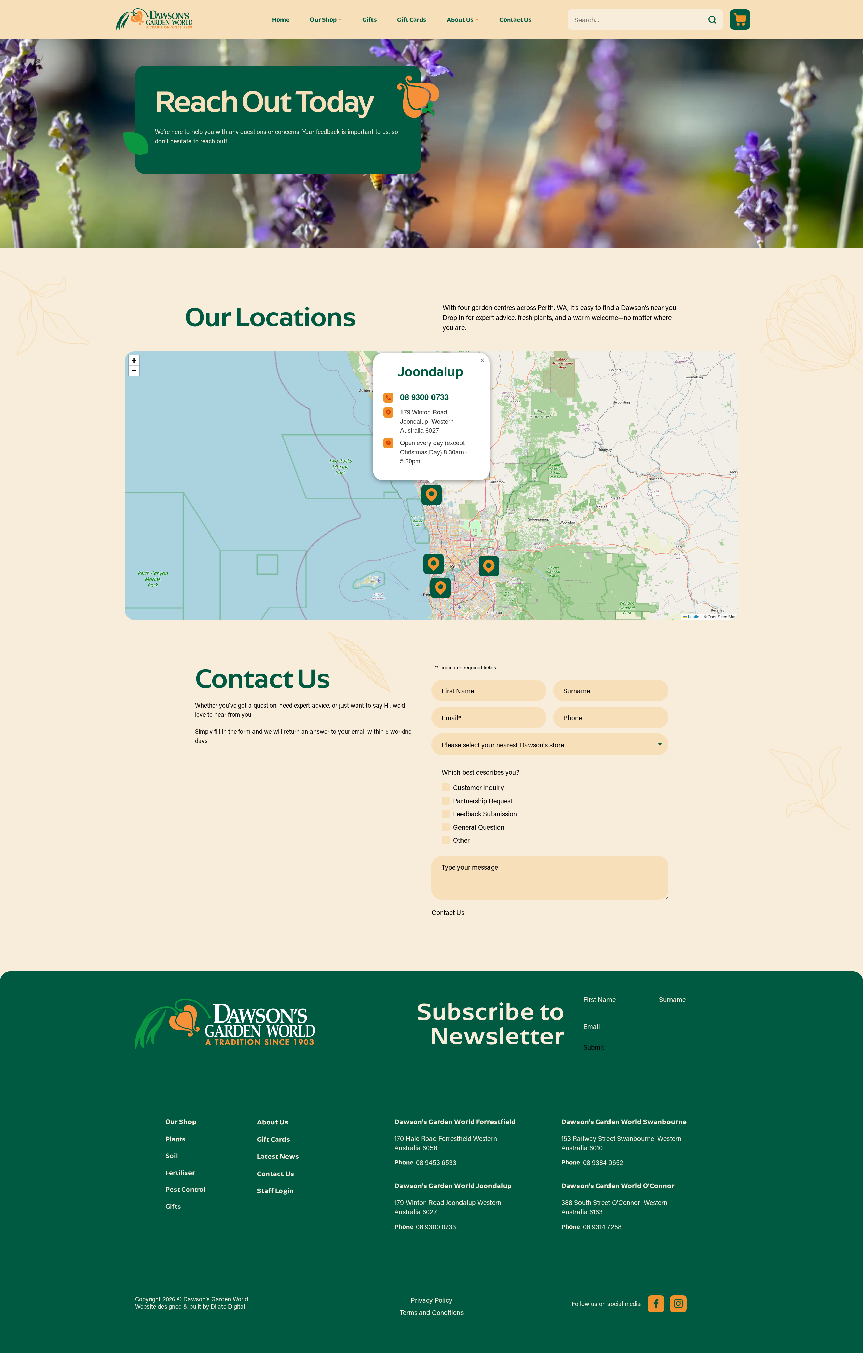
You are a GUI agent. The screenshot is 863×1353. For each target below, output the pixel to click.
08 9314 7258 (602, 1226)
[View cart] (740, 19)
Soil (171, 1155)
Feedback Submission (485, 813)
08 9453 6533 (436, 1162)
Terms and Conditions (432, 1312)
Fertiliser (180, 1172)
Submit (593, 1047)
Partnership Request (482, 800)
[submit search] (712, 20)
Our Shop (323, 20)
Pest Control (185, 1189)
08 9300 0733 (424, 397)
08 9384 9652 (603, 1162)
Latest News (278, 1156)
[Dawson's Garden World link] (225, 1023)
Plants (175, 1138)
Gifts (369, 20)
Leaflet (694, 617)
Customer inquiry (478, 787)
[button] (431, 495)
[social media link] (656, 1303)
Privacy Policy (431, 1300)
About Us (460, 20)
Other (461, 840)
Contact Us (515, 20)
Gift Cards (411, 20)
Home (281, 20)
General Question (478, 827)
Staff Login (275, 1190)
